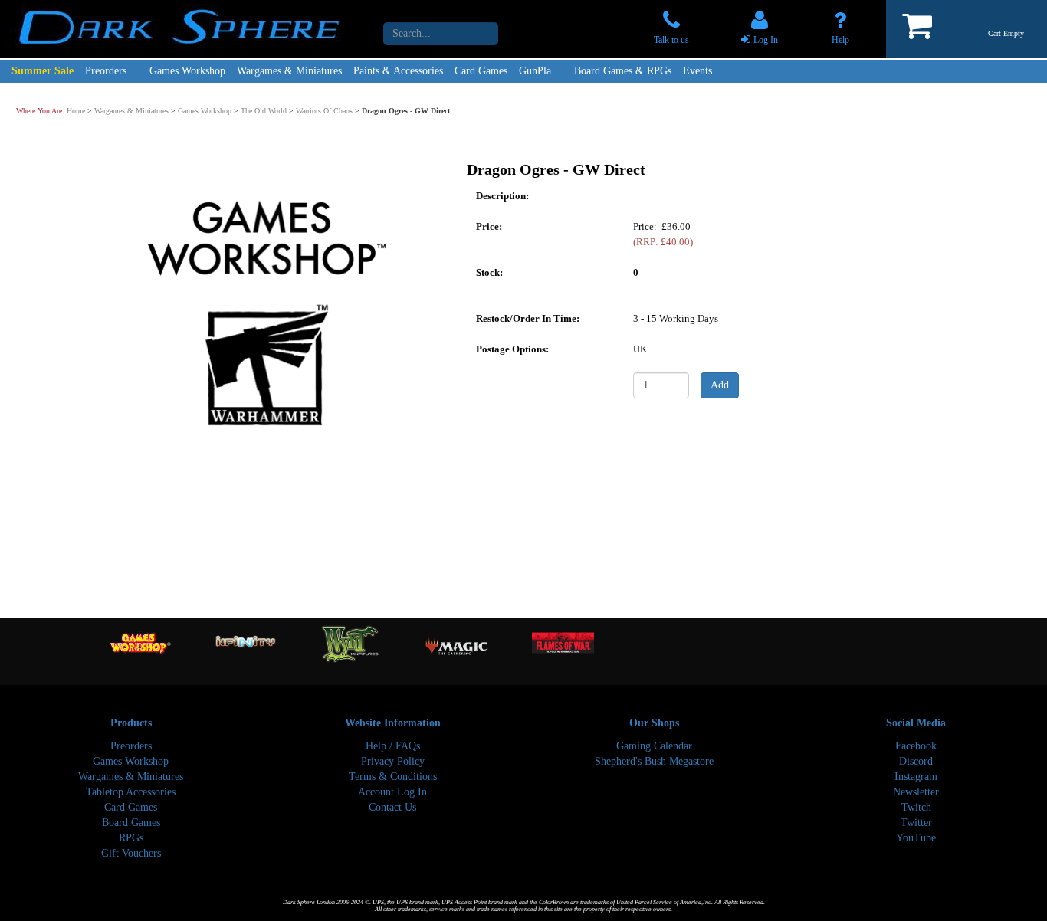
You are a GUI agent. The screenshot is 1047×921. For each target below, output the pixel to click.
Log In (765, 39)
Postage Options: (512, 348)
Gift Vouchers (131, 853)
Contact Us (392, 807)
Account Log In (392, 792)
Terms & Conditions (393, 776)
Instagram (915, 776)
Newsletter (916, 792)
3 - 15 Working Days (675, 317)
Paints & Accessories (398, 71)
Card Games (481, 71)
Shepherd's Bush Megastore (654, 761)
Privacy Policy (393, 761)
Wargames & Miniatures (289, 71)
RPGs (131, 838)
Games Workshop (187, 71)
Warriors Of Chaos (324, 111)
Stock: (489, 271)
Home (76, 111)
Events (697, 71)
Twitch (916, 807)
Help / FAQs (393, 746)
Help (840, 39)
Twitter (916, 822)
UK (640, 348)
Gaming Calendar (654, 746)
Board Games (131, 822)
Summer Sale (42, 71)
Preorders (105, 71)
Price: (489, 225)
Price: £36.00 (663, 233)
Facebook (916, 746)
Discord (916, 761)
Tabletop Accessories (131, 792)
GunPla (535, 71)
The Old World (264, 111)
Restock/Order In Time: (527, 317)
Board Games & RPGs (622, 71)
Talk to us (671, 39)
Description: (502, 195)
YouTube (916, 838)
